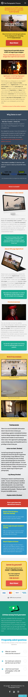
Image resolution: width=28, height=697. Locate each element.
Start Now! (14, 43)
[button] (25, 651)
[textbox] (14, 131)
